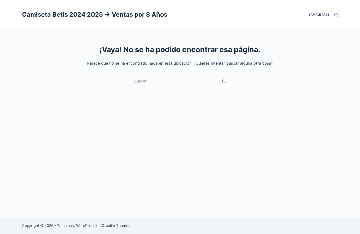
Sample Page (319, 14)
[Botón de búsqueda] (224, 81)
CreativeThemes (116, 225)
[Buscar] (336, 15)
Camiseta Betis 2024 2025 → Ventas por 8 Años (94, 14)
